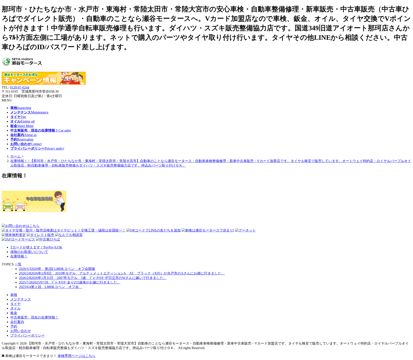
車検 (13, 295)
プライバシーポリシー (27, 335)
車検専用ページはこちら (77, 356)
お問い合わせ (20, 331)
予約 (13, 326)
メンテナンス (20, 299)
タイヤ (15, 304)
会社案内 (17, 322)
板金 (13, 313)
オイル (15, 308)
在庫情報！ (19, 256)
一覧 (18, 264)
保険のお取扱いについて (29, 252)
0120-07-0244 (19, 87)
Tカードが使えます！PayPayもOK (36, 247)
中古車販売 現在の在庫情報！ (34, 317)
